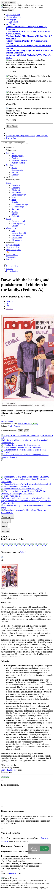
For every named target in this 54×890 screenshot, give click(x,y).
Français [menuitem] (31, 135)
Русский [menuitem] (10, 135)
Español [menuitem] (24, 135)
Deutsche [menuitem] (40, 135)
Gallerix (12, 873)
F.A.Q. (9, 885)
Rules (12, 888)
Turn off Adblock (8, 770)
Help (3, 885)
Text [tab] (9, 306)
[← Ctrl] (27, 457)
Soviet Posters (14, 426)
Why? (23, 552)
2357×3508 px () (28, 424)
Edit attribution (7, 421)
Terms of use (20, 888)
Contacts (23, 885)
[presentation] (29, 311)
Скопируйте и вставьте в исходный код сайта (21, 858)
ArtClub (13, 178)
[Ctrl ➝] (27, 481)
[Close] (27, 143)
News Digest (12, 126)
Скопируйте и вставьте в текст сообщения (20, 866)
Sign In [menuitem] (9, 138)
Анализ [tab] (9, 308)
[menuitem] (46, 135)
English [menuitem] (17, 135)
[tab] (10, 301)
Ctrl (20, 431)
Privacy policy (32, 888)
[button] (13, 15)
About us (16, 885)
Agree (44, 848)
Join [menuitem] (14, 138)
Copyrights (43, 888)
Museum (11, 148)
